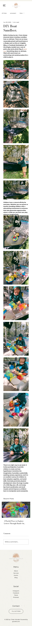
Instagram (16, 591)
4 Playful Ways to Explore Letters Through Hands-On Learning (14, 522)
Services (16, 573)
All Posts (4, 13)
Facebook (16, 593)
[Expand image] (16, 69)
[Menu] (4, 5)
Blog (16, 577)
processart (13, 13)
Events (16, 575)
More (21, 13)
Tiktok (16, 595)
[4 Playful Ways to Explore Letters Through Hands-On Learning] (16, 510)
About (16, 571)
